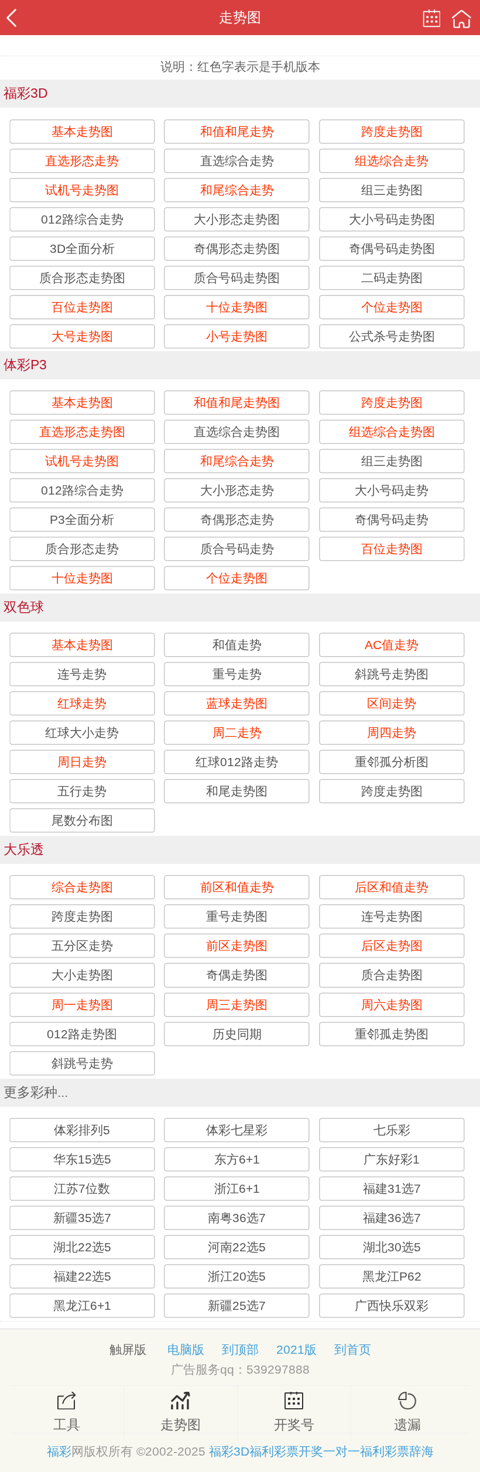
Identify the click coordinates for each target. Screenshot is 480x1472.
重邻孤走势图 (391, 1034)
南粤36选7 (237, 1217)
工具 (66, 1425)
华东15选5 (82, 1159)
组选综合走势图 (392, 432)
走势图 (180, 1425)
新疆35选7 (82, 1217)
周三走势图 (237, 1004)
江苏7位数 (82, 1188)
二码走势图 (392, 277)
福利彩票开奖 (286, 1451)
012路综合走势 (82, 219)
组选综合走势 (391, 160)
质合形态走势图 (82, 277)
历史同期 (237, 1034)
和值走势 (237, 645)
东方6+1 (237, 1159)
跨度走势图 (392, 131)
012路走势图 (82, 1034)
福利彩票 (384, 1451)
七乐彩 (391, 1130)
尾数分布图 (82, 821)
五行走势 (82, 791)
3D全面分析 (82, 248)
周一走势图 (82, 1004)
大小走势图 (82, 975)
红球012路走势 (237, 762)
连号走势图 (392, 917)
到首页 (352, 1349)
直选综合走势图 (237, 432)
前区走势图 (237, 946)
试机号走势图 (82, 190)
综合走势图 (82, 887)
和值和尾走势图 (237, 402)
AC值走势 (392, 645)
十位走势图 (237, 307)
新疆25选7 (237, 1305)
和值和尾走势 (237, 131)
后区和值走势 (391, 887)
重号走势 (237, 674)
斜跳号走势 (82, 1063)
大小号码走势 (391, 490)
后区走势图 (392, 946)
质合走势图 (392, 975)
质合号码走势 (237, 549)
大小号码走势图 (392, 219)
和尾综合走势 (237, 190)
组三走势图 (392, 190)
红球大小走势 (82, 733)
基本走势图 (82, 131)
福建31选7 (392, 1188)
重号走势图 (237, 917)
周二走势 (237, 733)
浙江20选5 (237, 1276)
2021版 (296, 1349)
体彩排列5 (82, 1130)
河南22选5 (237, 1247)
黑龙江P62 (391, 1276)
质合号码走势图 (237, 277)
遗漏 (407, 1425)
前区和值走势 (237, 887)
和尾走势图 (237, 791)
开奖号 (294, 1425)
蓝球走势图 (237, 704)
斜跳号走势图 (391, 674)
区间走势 (391, 704)
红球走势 (82, 704)
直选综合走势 (237, 160)
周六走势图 (392, 1004)
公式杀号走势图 (392, 336)
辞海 (421, 1451)
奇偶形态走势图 (237, 248)
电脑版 (185, 1349)
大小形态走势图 (237, 219)
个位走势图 (392, 307)
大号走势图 (82, 336)
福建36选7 (392, 1217)
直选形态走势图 (82, 432)
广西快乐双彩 (391, 1305)
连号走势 (82, 674)
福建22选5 (82, 1276)
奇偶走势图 (237, 975)
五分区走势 (82, 946)
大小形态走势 (237, 490)
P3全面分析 (82, 520)
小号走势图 (237, 336)
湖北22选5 (82, 1247)
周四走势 (391, 733)
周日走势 (82, 762)
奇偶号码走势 (391, 520)
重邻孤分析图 (391, 762)
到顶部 (240, 1349)
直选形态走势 (82, 160)
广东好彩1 (392, 1159)
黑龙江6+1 (82, 1305)
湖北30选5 (392, 1247)
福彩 (59, 1451)
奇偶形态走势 (237, 520)
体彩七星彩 (237, 1130)
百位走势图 (82, 307)
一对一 (341, 1451)
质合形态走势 (82, 549)
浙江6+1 (237, 1188)
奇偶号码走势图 (392, 248)
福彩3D (229, 1451)
